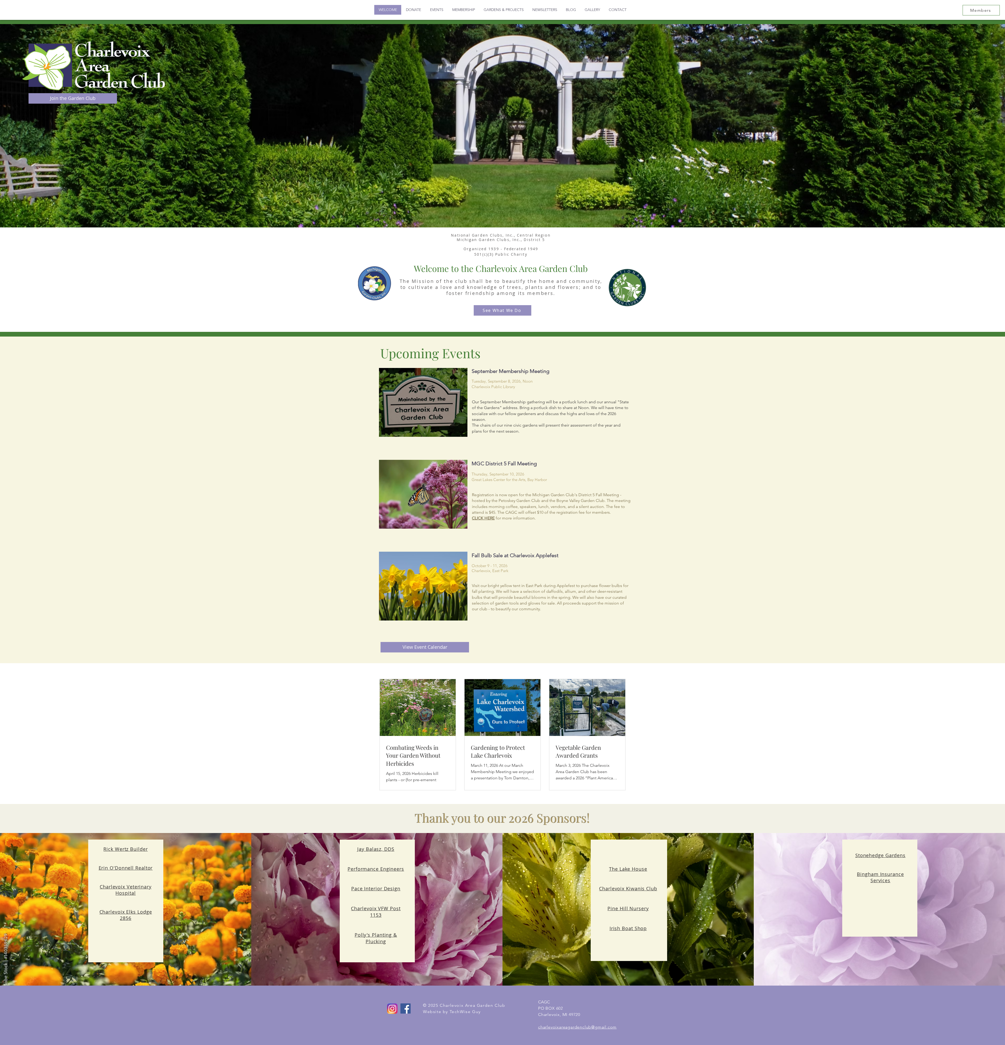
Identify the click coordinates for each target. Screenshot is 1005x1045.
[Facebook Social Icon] (405, 1008)
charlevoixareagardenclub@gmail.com (577, 1027)
